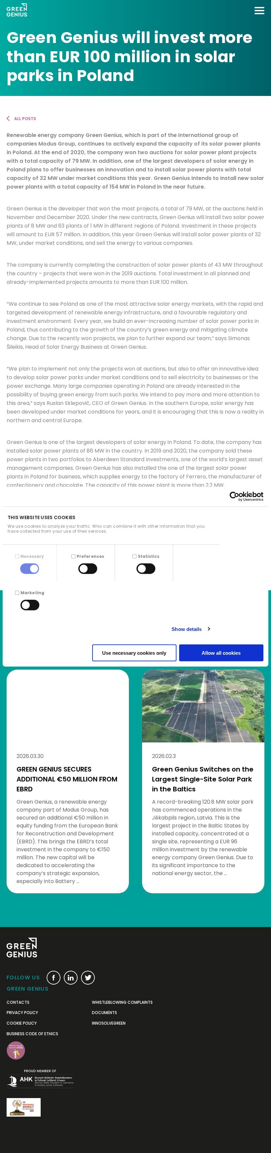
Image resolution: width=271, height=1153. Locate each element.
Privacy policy (22, 1012)
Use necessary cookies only (134, 653)
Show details (187, 629)
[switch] (87, 568)
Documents (104, 1012)
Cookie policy (22, 1023)
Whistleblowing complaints (122, 1002)
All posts (25, 118)
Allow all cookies (221, 653)
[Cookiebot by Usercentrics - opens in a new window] (234, 496)
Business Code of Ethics (32, 1034)
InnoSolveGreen (109, 1023)
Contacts (18, 1002)
